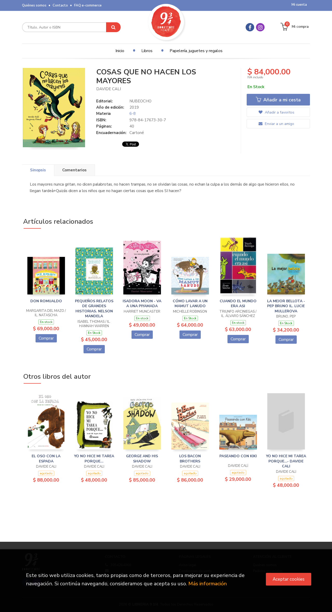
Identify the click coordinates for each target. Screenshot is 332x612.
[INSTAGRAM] (260, 27)
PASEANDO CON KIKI (238, 456)
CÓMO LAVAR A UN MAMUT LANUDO (190, 304)
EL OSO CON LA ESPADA (46, 459)
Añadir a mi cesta (281, 100)
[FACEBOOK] (250, 27)
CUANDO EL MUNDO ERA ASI (238, 304)
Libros (147, 51)
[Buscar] (113, 27)
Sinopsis (38, 170)
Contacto (60, 5)
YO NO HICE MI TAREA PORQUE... (94, 459)
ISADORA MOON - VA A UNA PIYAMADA (142, 304)
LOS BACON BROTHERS (190, 459)
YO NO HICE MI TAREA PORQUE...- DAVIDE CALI (286, 461)
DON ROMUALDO (46, 301)
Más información (207, 583)
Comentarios (74, 170)
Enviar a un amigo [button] (279, 123)
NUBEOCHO (140, 101)
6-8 (132, 113)
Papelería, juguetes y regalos (196, 51)
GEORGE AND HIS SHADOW (142, 459)
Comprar (46, 338)
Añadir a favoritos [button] (279, 112)
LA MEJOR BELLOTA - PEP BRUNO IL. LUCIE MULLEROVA (286, 306)
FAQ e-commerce (88, 5)
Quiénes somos (34, 5)
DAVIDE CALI (108, 89)
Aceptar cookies (289, 579)
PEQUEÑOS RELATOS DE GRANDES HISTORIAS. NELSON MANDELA (94, 309)
